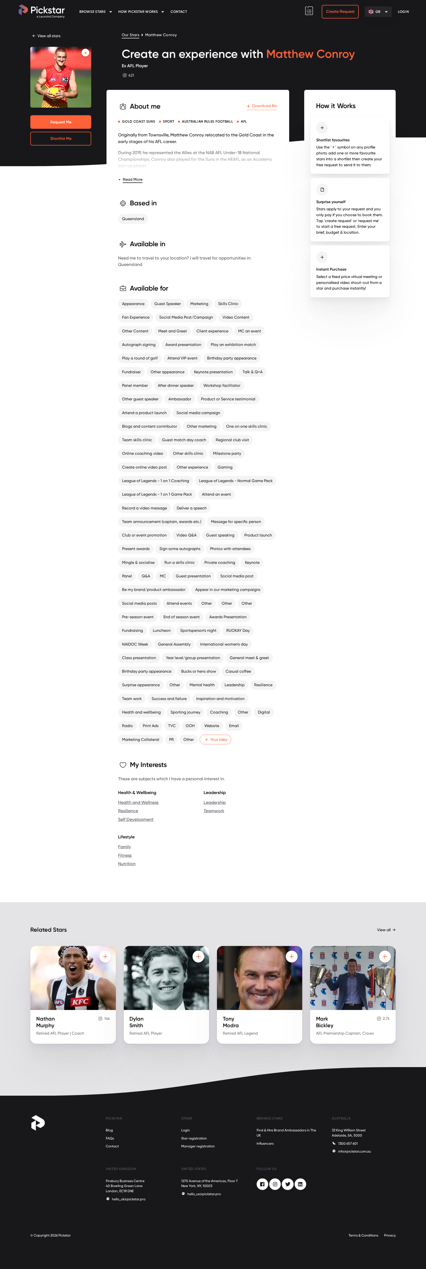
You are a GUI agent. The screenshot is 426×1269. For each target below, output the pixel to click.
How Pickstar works (138, 12)
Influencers (265, 1143)
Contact (179, 12)
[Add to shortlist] (85, 53)
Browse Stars (92, 12)
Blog (109, 1130)
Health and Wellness (138, 802)
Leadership (215, 802)
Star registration (194, 1138)
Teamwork (214, 810)
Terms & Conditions (363, 1235)
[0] (309, 10)
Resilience (128, 810)
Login (185, 1130)
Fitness (125, 855)
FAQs (110, 1138)
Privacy (390, 1235)
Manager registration (198, 1146)
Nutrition (127, 863)
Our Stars (131, 35)
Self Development (136, 819)
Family (124, 846)
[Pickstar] (41, 11)
